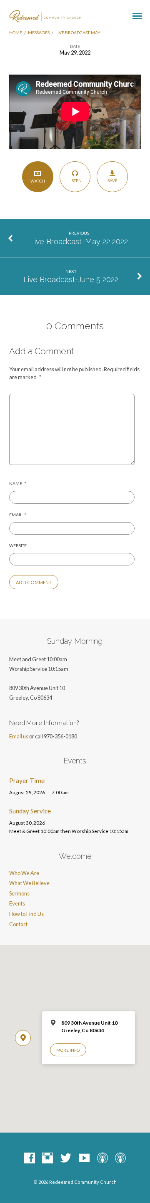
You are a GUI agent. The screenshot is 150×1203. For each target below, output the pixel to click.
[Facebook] (29, 1158)
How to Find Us (26, 913)
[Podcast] (102, 1158)
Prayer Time (27, 780)
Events (17, 903)
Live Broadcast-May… (79, 32)
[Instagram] (47, 1158)
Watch (37, 180)
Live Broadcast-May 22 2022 (79, 241)
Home (15, 32)
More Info (68, 1050)
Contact (18, 924)
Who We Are (24, 873)
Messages (39, 32)
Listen (75, 180)
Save (113, 180)
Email (17, 514)
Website (18, 545)
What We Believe (29, 883)
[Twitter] (65, 1158)
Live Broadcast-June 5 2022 (70, 279)
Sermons (19, 893)
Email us (18, 736)
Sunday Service (30, 811)
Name (17, 483)
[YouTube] (84, 1158)
